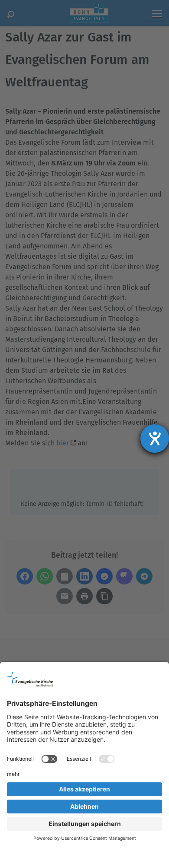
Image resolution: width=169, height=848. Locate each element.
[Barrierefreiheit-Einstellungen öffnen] (154, 438)
